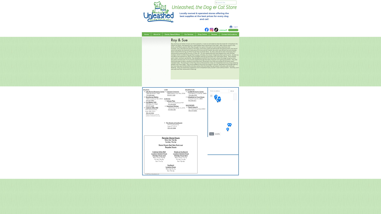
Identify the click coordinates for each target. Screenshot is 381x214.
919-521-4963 (150, 100)
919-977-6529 (150, 106)
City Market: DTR (151, 102)
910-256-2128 (193, 95)
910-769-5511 (192, 100)
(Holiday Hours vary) (159, 156)
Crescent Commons (173, 92)
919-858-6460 (150, 95)
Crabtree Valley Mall (152, 108)
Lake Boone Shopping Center (155, 92)
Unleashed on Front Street (196, 97)
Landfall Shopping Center (196, 92)
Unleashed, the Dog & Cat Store (204, 7)
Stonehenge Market (152, 97)
